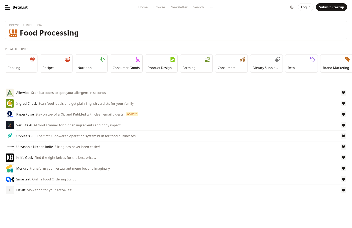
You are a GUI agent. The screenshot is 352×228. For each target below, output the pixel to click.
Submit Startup (331, 7)
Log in (305, 7)
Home (143, 7)
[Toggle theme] (292, 7)
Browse (159, 7)
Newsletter (179, 7)
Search (198, 7)
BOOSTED (132, 114)
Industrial (34, 25)
